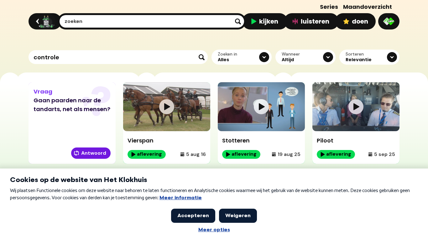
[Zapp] (388, 21)
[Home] (44, 21)
